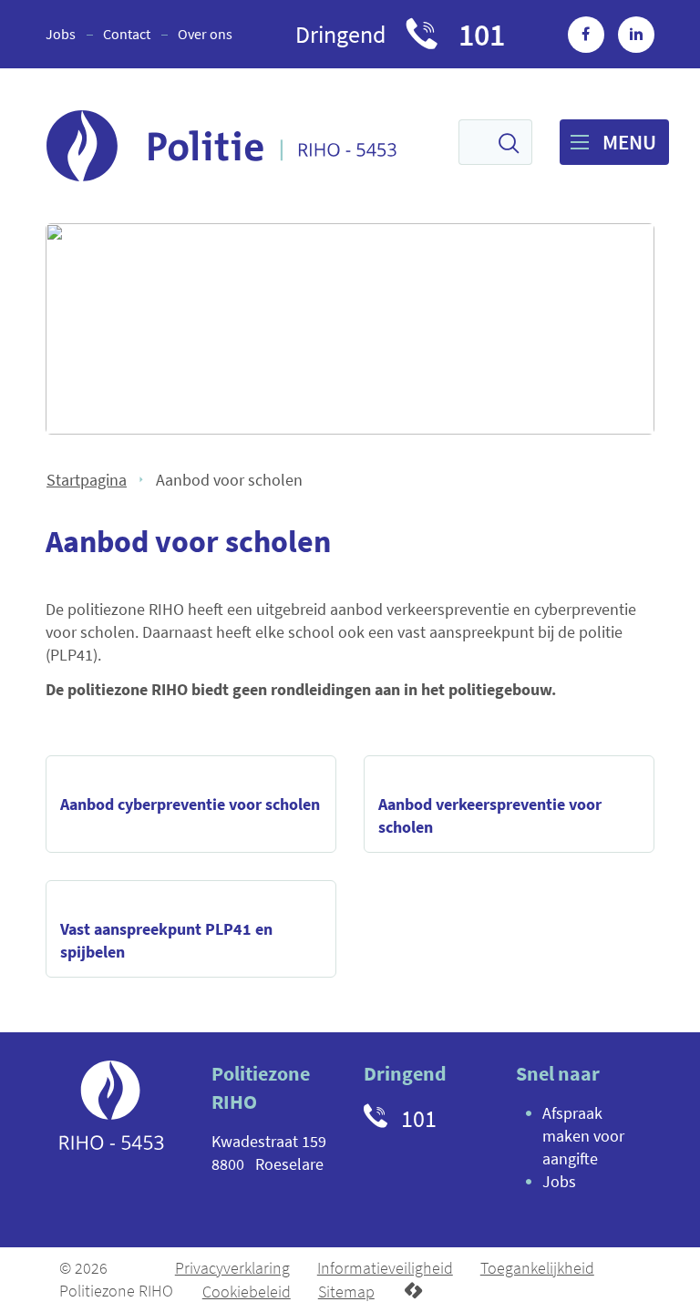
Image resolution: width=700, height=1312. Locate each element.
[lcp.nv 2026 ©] (413, 1291)
